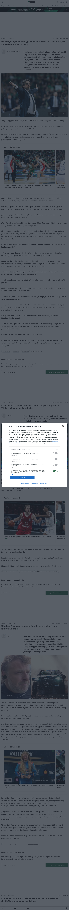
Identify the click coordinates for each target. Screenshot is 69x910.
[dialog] (34, 455)
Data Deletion (25, 483)
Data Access (34, 483)
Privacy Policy (44, 483)
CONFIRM (22, 477)
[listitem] (34, 449)
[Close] (63, 426)
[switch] (55, 453)
